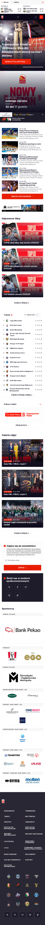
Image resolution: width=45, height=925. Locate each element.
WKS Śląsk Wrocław (17, 339)
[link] (22, 133)
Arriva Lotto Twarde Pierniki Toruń (20, 334)
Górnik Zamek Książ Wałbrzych (21, 385)
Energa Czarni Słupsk (18, 376)
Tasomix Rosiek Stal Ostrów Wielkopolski (19, 390)
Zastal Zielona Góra (17, 353)
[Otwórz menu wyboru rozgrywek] (18, 17)
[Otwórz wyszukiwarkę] (36, 17)
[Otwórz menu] (41, 17)
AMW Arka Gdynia (16, 348)
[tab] (5, 2)
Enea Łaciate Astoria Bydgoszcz (21, 371)
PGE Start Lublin (16, 325)
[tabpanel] (22, 9)
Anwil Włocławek (16, 330)
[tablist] (22, 2)
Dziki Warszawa (15, 380)
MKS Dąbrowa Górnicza (18, 362)
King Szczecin (15, 357)
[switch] (38, 314)
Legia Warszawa (16, 321)
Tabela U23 (30, 315)
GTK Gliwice (14, 367)
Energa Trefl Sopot (17, 344)
